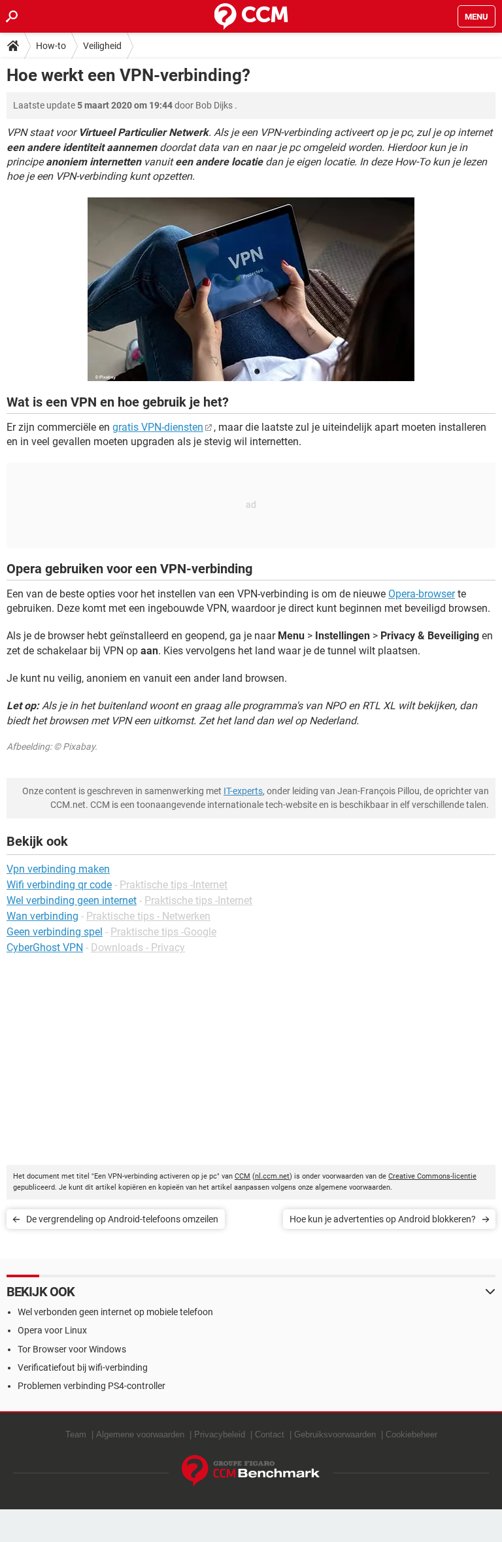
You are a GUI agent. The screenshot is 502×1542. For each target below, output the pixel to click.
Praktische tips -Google (163, 932)
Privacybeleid (219, 1434)
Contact (269, 1434)
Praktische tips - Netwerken (148, 916)
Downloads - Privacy (138, 947)
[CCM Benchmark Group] (251, 1471)
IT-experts (243, 791)
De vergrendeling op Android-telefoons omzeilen (122, 1219)
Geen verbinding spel (55, 932)
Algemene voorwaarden (140, 1434)
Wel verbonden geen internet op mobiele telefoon (115, 1312)
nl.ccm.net (272, 1176)
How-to (51, 46)
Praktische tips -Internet (173, 885)
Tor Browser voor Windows (72, 1349)
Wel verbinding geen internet (72, 900)
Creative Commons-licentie (432, 1176)
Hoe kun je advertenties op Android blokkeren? (383, 1219)
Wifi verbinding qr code (59, 885)
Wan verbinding (42, 916)
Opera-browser (421, 594)
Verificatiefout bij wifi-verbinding (83, 1367)
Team (75, 1434)
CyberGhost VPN (45, 947)
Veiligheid (102, 46)
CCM (242, 1176)
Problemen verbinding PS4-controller (91, 1386)
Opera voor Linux (52, 1330)
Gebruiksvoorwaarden (335, 1434)
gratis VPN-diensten (157, 427)
